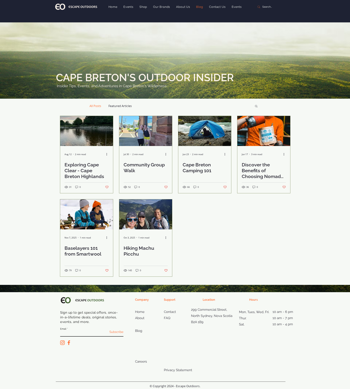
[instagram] (62, 342)
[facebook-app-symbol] (69, 342)
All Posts (95, 106)
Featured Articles (120, 106)
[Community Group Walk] (145, 131)
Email (63, 329)
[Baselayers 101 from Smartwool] (86, 214)
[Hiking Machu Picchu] (145, 214)
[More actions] (108, 154)
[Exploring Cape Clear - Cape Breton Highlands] (86, 131)
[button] (256, 106)
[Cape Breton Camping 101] (204, 131)
